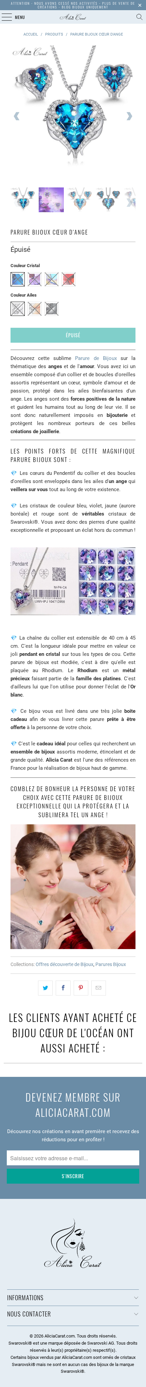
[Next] (129, 116)
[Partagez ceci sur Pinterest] (81, 988)
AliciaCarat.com (59, 1336)
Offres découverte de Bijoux (64, 964)
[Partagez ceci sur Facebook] (63, 988)
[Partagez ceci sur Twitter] (45, 988)
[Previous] (17, 116)
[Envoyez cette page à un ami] (98, 988)
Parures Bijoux (110, 964)
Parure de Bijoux (95, 358)
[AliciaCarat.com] (73, 17)
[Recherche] (139, 17)
